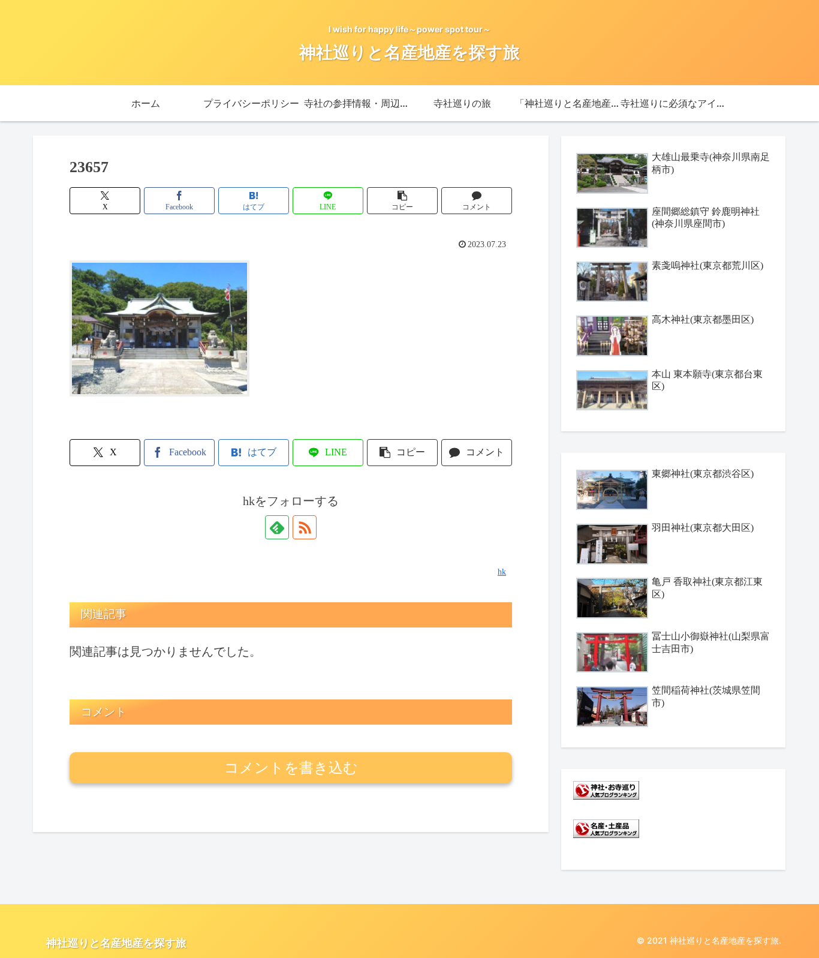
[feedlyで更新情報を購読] (277, 527)
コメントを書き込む (291, 767)
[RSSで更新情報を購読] (305, 527)
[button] (402, 200)
